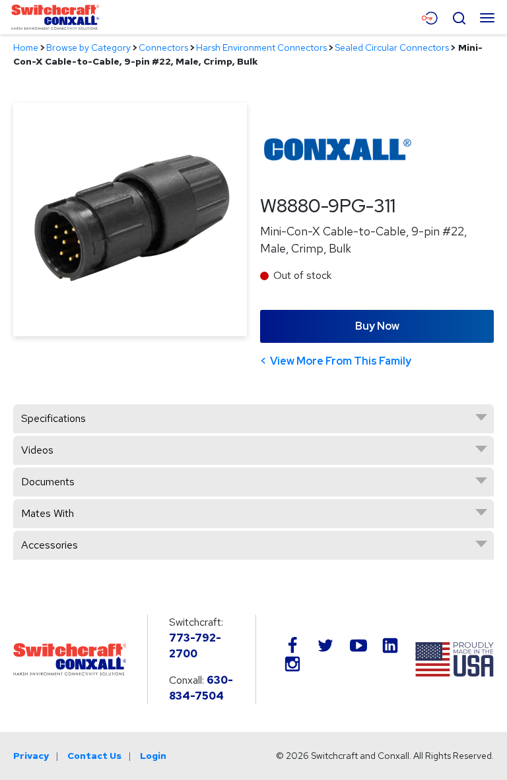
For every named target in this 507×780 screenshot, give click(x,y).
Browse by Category (88, 47)
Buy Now (377, 326)
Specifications (53, 418)
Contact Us (94, 756)
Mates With (47, 513)
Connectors (163, 47)
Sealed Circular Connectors (392, 47)
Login (153, 756)
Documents (48, 482)
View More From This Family (340, 361)
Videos (37, 450)
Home (25, 47)
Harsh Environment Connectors (261, 47)
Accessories (49, 545)
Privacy (31, 756)
